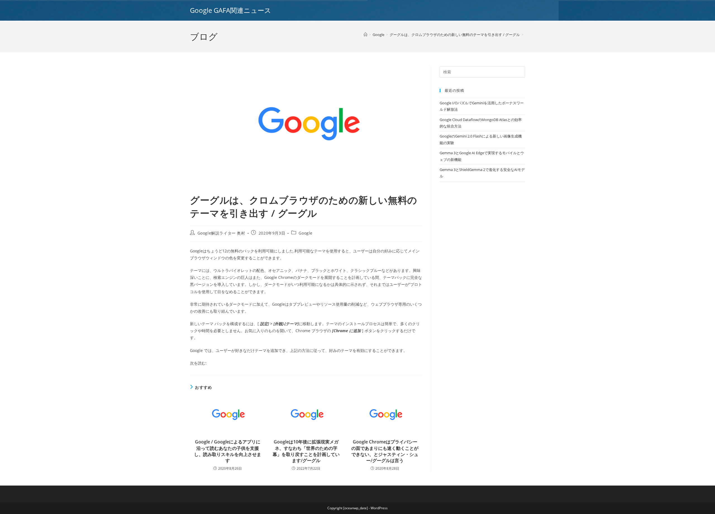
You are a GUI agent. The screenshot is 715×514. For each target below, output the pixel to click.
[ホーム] (365, 34)
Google (306, 233)
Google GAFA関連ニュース (230, 10)
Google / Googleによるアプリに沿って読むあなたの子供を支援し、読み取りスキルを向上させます (227, 451)
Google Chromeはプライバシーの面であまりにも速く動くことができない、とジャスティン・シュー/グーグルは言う (384, 451)
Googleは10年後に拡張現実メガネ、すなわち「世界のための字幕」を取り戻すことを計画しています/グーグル (306, 451)
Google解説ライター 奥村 (221, 233)
